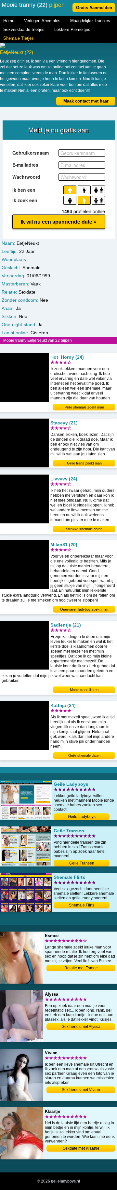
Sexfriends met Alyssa (81, 1026)
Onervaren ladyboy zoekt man (84, 609)
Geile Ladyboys (82, 816)
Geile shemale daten (84, 755)
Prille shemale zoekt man (84, 407)
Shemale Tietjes (18, 38)
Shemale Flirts (81, 905)
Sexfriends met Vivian (81, 1089)
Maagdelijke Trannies (90, 20)
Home (8, 20)
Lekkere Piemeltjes (72, 29)
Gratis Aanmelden (94, 7)
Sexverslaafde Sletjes (24, 29)
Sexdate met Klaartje (81, 1148)
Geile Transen (81, 863)
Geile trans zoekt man (84, 463)
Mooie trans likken (84, 690)
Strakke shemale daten (84, 529)
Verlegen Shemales (42, 20)
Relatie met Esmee (81, 968)
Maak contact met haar (86, 101)
